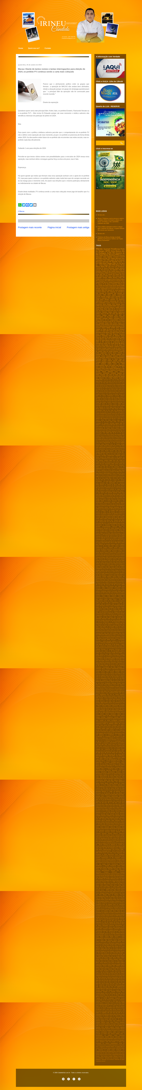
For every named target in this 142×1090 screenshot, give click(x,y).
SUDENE (113, 373)
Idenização (112, 712)
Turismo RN (116, 376)
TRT (112, 986)
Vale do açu (121, 1012)
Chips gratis (99, 571)
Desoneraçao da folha (101, 623)
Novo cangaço (100, 334)
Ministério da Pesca (101, 784)
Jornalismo (114, 725)
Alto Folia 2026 (104, 382)
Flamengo (113, 683)
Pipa (97, 877)
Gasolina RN (99, 696)
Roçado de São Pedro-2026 (111, 952)
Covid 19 (122, 302)
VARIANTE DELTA (120, 455)
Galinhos (109, 257)
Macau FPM (122, 764)
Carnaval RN (102, 555)
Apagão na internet (106, 500)
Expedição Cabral (110, 657)
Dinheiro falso (121, 625)
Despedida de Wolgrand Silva (115, 623)
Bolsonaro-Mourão (109, 534)
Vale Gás (115, 1012)
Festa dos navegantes (102, 680)
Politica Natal (121, 885)
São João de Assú (101, 981)
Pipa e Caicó (110, 877)
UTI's (117, 1004)
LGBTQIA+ (112, 730)
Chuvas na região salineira (102, 573)
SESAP (104, 447)
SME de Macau (106, 956)
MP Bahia (103, 754)
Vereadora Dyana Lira (109, 1017)
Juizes (118, 726)
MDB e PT (99, 331)
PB (106, 367)
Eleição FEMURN (106, 642)
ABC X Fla (106, 479)
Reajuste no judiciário (119, 930)
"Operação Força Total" (109, 379)
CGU (97, 537)
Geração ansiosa (103, 697)
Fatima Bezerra (103, 326)
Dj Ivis (116, 628)
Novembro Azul (115, 429)
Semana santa (100, 450)
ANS (107, 483)
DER (123, 399)
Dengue (109, 263)
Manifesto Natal (120, 772)
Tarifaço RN (115, 988)
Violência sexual (121, 1024)
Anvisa (123, 499)
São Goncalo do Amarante (104, 293)
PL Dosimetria (103, 846)
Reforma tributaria (108, 935)
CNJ (111, 537)
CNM (113, 276)
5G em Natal (119, 381)
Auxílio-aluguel (99, 520)
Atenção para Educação (119, 508)
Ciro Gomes (102, 395)
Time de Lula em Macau (112, 994)
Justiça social (112, 363)
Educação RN (107, 261)
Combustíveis (110, 395)
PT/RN (120, 851)
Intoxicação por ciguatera (111, 718)
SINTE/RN (108, 447)
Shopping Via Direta (109, 970)
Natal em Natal (120, 332)
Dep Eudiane (109, 617)
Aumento (122, 316)
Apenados (114, 500)
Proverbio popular (105, 915)
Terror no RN (108, 993)
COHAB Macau (121, 537)
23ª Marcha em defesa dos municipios (105, 471)
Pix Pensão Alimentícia (109, 878)
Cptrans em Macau (108, 600)
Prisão (119, 273)
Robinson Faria (110, 946)
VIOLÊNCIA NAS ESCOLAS (114, 1007)
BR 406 (118, 521)
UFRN (106, 276)
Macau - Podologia (111, 762)
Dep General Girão (119, 617)
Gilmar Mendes (116, 699)
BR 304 (119, 301)
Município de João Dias (112, 793)
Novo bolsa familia (100, 431)
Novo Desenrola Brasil (119, 801)
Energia (105, 277)
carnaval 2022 (113, 315)
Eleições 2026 (116, 405)
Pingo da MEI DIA (111, 875)
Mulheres (118, 791)
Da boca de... (102, 215)
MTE (119, 759)
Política (113, 298)
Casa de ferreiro (108, 562)
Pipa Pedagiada (103, 877)
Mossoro (117, 428)
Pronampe (111, 912)
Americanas (112, 382)
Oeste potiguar (105, 809)
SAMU (100, 447)
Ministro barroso (109, 783)
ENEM (100, 263)
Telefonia (122, 990)
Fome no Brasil (113, 359)
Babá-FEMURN (113, 523)
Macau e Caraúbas (115, 767)
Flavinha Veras (121, 683)
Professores (110, 907)
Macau (21, 211)
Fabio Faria (113, 660)
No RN (104, 799)
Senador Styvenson (101, 452)
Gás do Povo (121, 416)
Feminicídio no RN (109, 670)
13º (105, 316)
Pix (118, 263)
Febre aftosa (111, 326)
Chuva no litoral (111, 571)
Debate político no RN (104, 613)
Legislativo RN (102, 733)
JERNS (116, 723)
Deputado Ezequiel (112, 356)
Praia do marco (108, 898)
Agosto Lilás (104, 492)
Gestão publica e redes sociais (104, 699)
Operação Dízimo (104, 817)
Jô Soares (116, 728)
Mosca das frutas (120, 789)
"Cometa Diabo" (105, 465)
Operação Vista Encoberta (110, 828)
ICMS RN (122, 277)
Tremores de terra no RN (108, 1001)
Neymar (123, 797)
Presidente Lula (106, 902)
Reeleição (107, 441)
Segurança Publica (106, 964)
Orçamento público (120, 835)
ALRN (109, 253)
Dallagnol (116, 612)
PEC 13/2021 (113, 838)
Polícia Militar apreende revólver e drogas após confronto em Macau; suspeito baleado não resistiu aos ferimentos (111, 228)
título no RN (111, 1052)
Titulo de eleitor (120, 298)
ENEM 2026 (101, 634)
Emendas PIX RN (108, 647)
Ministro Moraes (100, 783)
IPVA (118, 362)
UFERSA (101, 276)
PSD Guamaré (116, 849)
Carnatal (103, 348)
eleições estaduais (120, 462)
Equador (122, 654)
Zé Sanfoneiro (121, 1030)
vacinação (122, 378)
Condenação (110, 587)
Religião (123, 442)
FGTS (113, 296)
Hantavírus (122, 707)
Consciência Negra (119, 587)
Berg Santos (117, 531)
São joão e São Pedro (116, 983)
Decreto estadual (116, 354)
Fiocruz (102, 683)
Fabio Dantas (115, 408)
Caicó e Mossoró (120, 544)
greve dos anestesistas (113, 1040)
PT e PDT (121, 367)
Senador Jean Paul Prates (117, 450)
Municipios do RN (100, 793)
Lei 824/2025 (109, 733)
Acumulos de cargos (115, 489)
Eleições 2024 (108, 405)
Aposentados (107, 502)
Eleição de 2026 (103, 644)
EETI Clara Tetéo (105, 633)
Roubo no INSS (100, 949)
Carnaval (101, 287)
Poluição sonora (121, 888)
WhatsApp (98, 1028)
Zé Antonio (114, 1030)
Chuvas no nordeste (114, 573)
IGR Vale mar (99, 712)
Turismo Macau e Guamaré (103, 1002)
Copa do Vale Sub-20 (115, 594)
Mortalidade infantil (117, 786)
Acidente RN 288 (111, 486)
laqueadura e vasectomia (118, 1044)
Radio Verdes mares (110, 927)
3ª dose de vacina (104, 474)
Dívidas (119, 631)
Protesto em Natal (100, 914)
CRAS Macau (110, 346)
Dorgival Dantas (110, 630)
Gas (108, 694)
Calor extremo (115, 545)
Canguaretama (114, 320)
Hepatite (103, 709)
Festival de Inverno (114, 680)
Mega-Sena (118, 776)
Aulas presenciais (120, 510)
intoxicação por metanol (102, 1043)
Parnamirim (113, 273)
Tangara (98, 988)
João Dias (113, 726)
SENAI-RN (114, 954)
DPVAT (105, 612)
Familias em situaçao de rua (111, 665)
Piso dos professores (119, 877)
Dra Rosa (110, 631)
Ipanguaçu (122, 290)
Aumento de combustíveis (118, 512)
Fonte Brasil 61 (121, 684)
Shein (97, 970)
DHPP (120, 610)
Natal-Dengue (114, 796)
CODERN (114, 537)
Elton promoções (100, 647)
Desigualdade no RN (108, 621)
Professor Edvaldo (120, 437)
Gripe (103, 704)
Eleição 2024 (111, 304)
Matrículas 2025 (118, 775)
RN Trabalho (110, 922)
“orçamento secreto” (101, 1061)
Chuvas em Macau (113, 394)
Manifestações (111, 772)
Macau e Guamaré (101, 298)
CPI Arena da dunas (113, 387)
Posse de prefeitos (110, 896)
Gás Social (108, 707)
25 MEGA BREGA (106, 473)
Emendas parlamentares (117, 357)
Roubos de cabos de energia (111, 949)
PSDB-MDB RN (105, 851)
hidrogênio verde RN (105, 1041)
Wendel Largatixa (109, 1027)
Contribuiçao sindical (106, 591)
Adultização (108, 491)
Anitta (112, 499)
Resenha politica (100, 444)
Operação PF (104, 825)
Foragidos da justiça (101, 686)
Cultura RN (110, 399)
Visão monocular (100, 1025)
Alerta (118, 494)
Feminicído (117, 670)
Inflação (98, 717)
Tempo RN (105, 376)
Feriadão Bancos (120, 671)
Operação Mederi (110, 823)
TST (115, 986)
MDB (123, 363)
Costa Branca (115, 302)
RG (108, 918)
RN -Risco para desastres (115, 920)
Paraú (123, 856)
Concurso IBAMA (105, 583)
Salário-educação (104, 959)
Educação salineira (111, 641)
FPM (117, 255)
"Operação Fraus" (113, 465)
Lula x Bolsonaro (105, 749)
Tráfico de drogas (120, 1001)
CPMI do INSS (114, 389)
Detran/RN (98, 403)
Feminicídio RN (100, 670)
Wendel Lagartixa (110, 299)
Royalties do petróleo (115, 951)
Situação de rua (108, 975)
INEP (104, 712)
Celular (110, 392)
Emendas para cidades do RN (104, 650)
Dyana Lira (121, 323)
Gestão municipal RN (119, 697)
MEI (106, 752)
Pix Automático (99, 878)
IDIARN (110, 305)
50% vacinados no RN (115, 474)
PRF (108, 298)
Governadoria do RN (103, 415)
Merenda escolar (101, 332)
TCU (113, 985)
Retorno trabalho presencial (118, 943)
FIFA (123, 659)
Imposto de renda (113, 290)
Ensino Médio (108, 654)
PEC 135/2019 (121, 838)
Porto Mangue (103, 894)
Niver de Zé (99, 799)
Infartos (123, 715)
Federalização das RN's (109, 667)
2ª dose (113, 473)
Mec (104, 274)
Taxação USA (104, 990)
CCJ (114, 536)
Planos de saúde (120, 880)
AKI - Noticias (121, 479)
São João (112, 313)
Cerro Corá (122, 568)
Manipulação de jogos (101, 773)
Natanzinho (122, 796)
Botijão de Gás (109, 345)
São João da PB (110, 980)
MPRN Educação (107, 757)
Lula (109, 266)
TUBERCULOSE (121, 986)
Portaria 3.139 (117, 893)
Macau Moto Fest (103, 426)
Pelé (115, 434)
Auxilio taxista (99, 518)
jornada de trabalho (107, 1044)
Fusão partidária (114, 691)
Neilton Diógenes (113, 797)
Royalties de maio (105, 951)
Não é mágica (116, 807)
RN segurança (105, 439)
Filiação (112, 681)
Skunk (113, 975)
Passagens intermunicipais (102, 860)
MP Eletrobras (109, 754)
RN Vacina (116, 922)
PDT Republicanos (102, 838)
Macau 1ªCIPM (108, 764)
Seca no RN (109, 449)
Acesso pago (103, 486)
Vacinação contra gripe (101, 1011)
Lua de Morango (105, 747)
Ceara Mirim (107, 567)
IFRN (108, 260)
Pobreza (104, 881)
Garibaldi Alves (103, 413)
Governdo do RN (112, 415)
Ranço (97, 928)
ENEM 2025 (121, 403)
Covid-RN (122, 351)
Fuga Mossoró (121, 411)
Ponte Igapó (113, 891)
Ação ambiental (100, 521)
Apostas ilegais (116, 502)
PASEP (111, 836)
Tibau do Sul (109, 453)
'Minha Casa (99, 466)
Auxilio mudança (120, 516)
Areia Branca (116, 251)
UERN (109, 280)
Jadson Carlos (99, 725)
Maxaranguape (99, 428)
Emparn (108, 296)
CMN (102, 537)
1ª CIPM (113, 468)
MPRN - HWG (108, 755)
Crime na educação (106, 604)
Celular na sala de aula (113, 348)
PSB (110, 334)
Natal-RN (114, 261)
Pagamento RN (121, 852)
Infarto (118, 715)
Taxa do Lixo (121, 988)
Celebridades (99, 568)
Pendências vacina (115, 865)
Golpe (110, 701)
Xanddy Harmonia (105, 1028)
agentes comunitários (101, 1032)
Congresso (98, 397)
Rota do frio (111, 948)
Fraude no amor (104, 689)
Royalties (110, 445)
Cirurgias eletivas (114, 578)
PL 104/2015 (104, 844)
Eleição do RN (111, 644)
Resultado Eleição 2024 (118, 941)
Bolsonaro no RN (100, 534)
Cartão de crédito (120, 560)
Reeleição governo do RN (106, 933)
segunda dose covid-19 (114, 1051)
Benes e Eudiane (109, 531)
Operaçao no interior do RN (103, 812)
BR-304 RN (103, 386)
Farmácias (122, 665)
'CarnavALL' (122, 465)
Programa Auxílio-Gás (119, 907)
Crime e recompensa (119, 600)
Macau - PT (102, 762)
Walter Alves (112, 460)
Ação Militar (122, 520)
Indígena (114, 715)
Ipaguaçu (106, 721)
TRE (97, 276)
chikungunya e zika (110, 462)
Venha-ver (106, 458)
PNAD (113, 846)
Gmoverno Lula (104, 701)
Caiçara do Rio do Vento (103, 545)
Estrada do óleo (112, 655)
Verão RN (111, 1019)
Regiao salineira (104, 936)
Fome (114, 684)
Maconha (108, 770)
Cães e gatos (121, 608)
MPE (111, 424)
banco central (121, 1032)
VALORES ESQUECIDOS (107, 455)
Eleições (116, 646)
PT (107, 274)
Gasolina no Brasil (115, 696)
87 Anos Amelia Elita (105, 478)
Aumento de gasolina (101, 513)
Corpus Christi (106, 596)
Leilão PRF (101, 744)
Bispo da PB (103, 533)
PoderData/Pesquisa (113, 436)
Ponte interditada (100, 893)
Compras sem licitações (110, 581)
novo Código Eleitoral (111, 378)
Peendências (115, 864)
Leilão (114, 421)
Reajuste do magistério (108, 930)
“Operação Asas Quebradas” (112, 1057)
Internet (102, 718)
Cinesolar (102, 578)
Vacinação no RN (120, 1011)
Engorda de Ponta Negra (106, 407)
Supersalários (115, 977)
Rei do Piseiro (100, 940)
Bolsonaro (99, 261)
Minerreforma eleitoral (104, 781)
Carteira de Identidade (101, 560)
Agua (123, 492)
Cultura (104, 608)
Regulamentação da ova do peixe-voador (114, 938)
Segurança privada (116, 964)
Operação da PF (114, 830)
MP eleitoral (107, 424)
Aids (97, 494)
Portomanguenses (100, 896)
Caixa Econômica (113, 390)
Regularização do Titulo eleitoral (112, 442)
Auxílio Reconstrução (119, 518)
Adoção (123, 489)
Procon (110, 906)
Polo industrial (106, 888)
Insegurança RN (107, 418)
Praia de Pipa (99, 898)
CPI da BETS (117, 539)
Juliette (98, 329)
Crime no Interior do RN (118, 604)
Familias (102, 665)
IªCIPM (104, 723)
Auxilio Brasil (112, 285)
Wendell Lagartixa (120, 1027)
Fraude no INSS (113, 411)
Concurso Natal (113, 583)
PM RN (110, 846)
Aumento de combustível (112, 342)
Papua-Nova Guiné (113, 854)
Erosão (97, 655)
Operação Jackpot (100, 822)
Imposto (102, 713)
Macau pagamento (120, 768)
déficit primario (99, 1038)
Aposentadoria (99, 502)
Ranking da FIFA (120, 927)
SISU (106, 338)
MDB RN (122, 423)
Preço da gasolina (107, 904)
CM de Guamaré (119, 260)
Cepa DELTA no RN (114, 568)
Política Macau (121, 890)
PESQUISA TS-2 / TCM (112, 841)
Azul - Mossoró (114, 520)
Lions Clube (115, 746)
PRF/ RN (107, 847)
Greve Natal (99, 704)
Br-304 (123, 318)
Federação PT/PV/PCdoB (112, 668)
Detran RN (104, 266)
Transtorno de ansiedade (118, 999)
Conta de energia (106, 397)
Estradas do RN (121, 655)
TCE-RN (119, 452)
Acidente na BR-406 (105, 487)
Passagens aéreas (100, 859)
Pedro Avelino (109, 368)
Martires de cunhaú (108, 775)
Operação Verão (100, 828)
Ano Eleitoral (117, 499)
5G (100, 340)
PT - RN (112, 851)
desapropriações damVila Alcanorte (105, 1036)
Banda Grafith (121, 285)
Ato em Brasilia (110, 510)
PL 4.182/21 (119, 844)
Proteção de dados (109, 914)
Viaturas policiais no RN (102, 1020)
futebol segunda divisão (102, 1040)
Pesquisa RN (109, 310)
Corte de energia (115, 397)
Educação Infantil (100, 405)
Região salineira (120, 268)
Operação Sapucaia (109, 827)
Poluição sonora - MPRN (102, 890)
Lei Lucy (100, 739)
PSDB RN (122, 269)
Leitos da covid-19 (117, 744)
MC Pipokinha (106, 751)
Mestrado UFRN (113, 778)
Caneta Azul (109, 549)
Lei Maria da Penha (107, 329)
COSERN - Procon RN (105, 539)
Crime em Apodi (100, 602)
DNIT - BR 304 (99, 612)
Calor (119, 390)
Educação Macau (105, 357)
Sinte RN (106, 973)
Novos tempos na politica (106, 807)
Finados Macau (118, 681)
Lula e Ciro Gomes (115, 747)
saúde (112, 260)
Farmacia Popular (101, 359)
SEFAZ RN (108, 954)
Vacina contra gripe (107, 1009)
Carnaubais (99, 260)
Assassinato (113, 301)
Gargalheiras (103, 694)
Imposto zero (121, 713)
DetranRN (99, 277)
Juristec (103, 728)
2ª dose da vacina (120, 473)
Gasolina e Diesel (106, 696)
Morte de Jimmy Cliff (111, 788)
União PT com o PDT (109, 1006)
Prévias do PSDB (114, 915)
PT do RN (116, 851)
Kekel (121, 728)
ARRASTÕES (112, 483)
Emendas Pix (116, 647)
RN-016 (112, 923)
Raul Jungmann (104, 928)
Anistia (108, 499)
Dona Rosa (103, 630)
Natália (97, 797)
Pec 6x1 (123, 862)
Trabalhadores (121, 996)
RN (113, 253)
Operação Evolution (114, 817)
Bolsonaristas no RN (119, 533)
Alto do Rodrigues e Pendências (104, 497)
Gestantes (110, 697)
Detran (115, 323)
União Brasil (100, 299)
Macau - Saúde (121, 762)
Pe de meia (103, 434)
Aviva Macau (107, 520)
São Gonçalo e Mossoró (112, 978)
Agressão (110, 492)
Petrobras (98, 271)
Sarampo (102, 374)
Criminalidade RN (117, 605)
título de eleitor (104, 1052)
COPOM (98, 539)
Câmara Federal (118, 399)
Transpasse (111, 998)
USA (115, 1004)
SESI (118, 954)
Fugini (116, 689)
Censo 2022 (106, 568)
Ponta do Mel (106, 891)
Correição (114, 596)
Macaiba (115, 331)
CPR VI (112, 542)
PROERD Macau (114, 847)
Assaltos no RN (114, 505)
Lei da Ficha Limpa (107, 421)
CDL (120, 536)
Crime (101, 265)
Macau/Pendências (100, 770)
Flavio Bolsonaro (108, 684)
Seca (109, 962)
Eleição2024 (110, 646)
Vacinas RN (103, 457)
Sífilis (123, 983)
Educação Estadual (114, 638)
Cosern (108, 302)
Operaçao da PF (100, 810)
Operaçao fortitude (120, 810)
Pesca (123, 867)
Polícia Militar (113, 890)
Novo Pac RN (100, 802)
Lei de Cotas (120, 739)
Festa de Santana (120, 675)
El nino (118, 641)
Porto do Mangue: (113, 894)
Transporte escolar (120, 998)
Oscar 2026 (99, 836)
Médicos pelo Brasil (109, 794)
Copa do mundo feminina (110, 351)
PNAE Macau (119, 846)
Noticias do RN (100, 801)
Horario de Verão (110, 709)
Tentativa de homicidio (109, 991)
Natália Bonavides (104, 797)
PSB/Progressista (107, 849)
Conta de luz (111, 321)
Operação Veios (120, 827)
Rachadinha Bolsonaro (108, 925)
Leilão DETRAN (113, 742)
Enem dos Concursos (105, 652)
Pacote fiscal (106, 852)
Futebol (98, 413)
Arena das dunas (113, 504)
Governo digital (99, 702)
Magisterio (122, 426)
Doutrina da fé (104, 631)
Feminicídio (122, 408)
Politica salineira (121, 886)
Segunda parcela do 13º (118, 449)
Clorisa (101, 579)
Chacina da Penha (109, 570)
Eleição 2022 (107, 265)
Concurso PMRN (120, 584)
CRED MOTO (117, 542)
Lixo (99, 747)
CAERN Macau (115, 271)
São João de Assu (120, 980)
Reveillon (107, 944)
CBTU (111, 536)
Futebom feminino (100, 692)
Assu (110, 276)
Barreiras (111, 529)
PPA (103, 847)
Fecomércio (98, 667)
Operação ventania (110, 831)
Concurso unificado (120, 395)
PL (124, 843)
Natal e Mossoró (105, 796)
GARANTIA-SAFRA (113, 692)
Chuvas (98, 296)
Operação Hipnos (100, 820)
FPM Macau (101, 273)
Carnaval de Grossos (119, 555)
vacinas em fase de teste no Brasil (107, 1054)
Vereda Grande (104, 1019)
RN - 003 (120, 918)
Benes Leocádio (100, 531)
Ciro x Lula (107, 578)
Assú (119, 258)
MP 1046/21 (119, 752)
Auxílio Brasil (114, 343)
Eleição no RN (117, 324)
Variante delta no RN (112, 457)
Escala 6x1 (116, 407)
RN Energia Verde (113, 918)
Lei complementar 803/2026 (109, 739)
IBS (110, 710)
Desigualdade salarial (119, 621)
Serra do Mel (105, 313)
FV (110, 408)
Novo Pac (122, 429)
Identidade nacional (120, 712)
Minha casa (109, 332)
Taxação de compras (114, 990)
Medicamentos (100, 365)
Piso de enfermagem (105, 279)
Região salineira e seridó (117, 936)
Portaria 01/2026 (109, 893)
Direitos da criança (120, 626)
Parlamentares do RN (107, 857)
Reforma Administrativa (115, 441)
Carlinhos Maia (99, 554)
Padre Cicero (113, 852)
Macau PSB (106, 765)
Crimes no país (109, 605)
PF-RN (107, 843)
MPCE (123, 754)
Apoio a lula (121, 500)
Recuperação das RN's (102, 931)
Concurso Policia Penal (102, 586)
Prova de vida (100, 337)
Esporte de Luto (104, 655)
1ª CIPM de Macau (120, 468)
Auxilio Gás (107, 343)
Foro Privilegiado (110, 686)
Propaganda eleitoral (119, 912)
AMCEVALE (99, 301)
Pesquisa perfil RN (120, 873)
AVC (117, 483)
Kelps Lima (103, 307)
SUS (97, 285)
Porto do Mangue (114, 335)
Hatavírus (98, 709)
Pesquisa (115, 334)
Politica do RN (102, 258)
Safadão (113, 447)
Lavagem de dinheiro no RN (118, 731)
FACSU (101, 659)
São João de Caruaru (111, 981)
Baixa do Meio (121, 523)
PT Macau (99, 284)
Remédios (99, 373)
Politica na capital (111, 886)
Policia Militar (103, 883)
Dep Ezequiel (121, 287)
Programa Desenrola (115, 909)
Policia (114, 279)
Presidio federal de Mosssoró (117, 902)
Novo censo (118, 802)
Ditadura (98, 628)
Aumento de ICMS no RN (103, 512)
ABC (102, 479)
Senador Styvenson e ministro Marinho (109, 967)
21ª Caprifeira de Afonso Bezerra (107, 470)
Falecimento (113, 662)
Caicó (123, 273)
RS (124, 370)
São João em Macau (104, 983)
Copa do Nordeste (105, 594)
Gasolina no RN (120, 326)
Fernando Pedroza (100, 673)
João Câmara (121, 305)
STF (109, 258)
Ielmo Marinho (120, 327)
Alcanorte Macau (112, 494)
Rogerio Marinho (104, 445)
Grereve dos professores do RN (117, 702)
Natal (101, 255)
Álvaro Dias (99, 379)
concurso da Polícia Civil (103, 1033)
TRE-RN (100, 453)
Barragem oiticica (104, 529)
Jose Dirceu (99, 726)
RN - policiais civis (104, 920)
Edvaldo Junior (100, 324)
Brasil (105, 263)
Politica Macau (113, 885)
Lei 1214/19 (118, 734)
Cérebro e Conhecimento (102, 610)
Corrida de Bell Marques (109, 597)
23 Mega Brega (119, 379)
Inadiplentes (99, 715)
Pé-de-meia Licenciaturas (108, 917)
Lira (97, 747)
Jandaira (98, 291)
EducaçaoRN (105, 638)
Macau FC (115, 764)
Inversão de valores (104, 720)
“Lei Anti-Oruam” (100, 1057)
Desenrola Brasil (101, 304)
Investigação (114, 720)
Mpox (114, 332)
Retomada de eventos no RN (103, 943)
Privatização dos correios (102, 906)
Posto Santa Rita (120, 896)
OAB (107, 334)
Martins (101, 775)
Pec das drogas (101, 864)
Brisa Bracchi (100, 320)
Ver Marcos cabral (117, 1015)
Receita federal (101, 371)
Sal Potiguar (105, 957)
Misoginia (109, 784)
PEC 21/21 (98, 839)
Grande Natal (117, 360)
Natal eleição (109, 429)
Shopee (101, 970)
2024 (97, 470)
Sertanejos (122, 969)
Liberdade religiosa (114, 423)
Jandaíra (103, 363)
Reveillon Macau (114, 944)
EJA (97, 634)
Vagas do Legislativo (101, 1012)
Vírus (102, 1027)
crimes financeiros (119, 1035)
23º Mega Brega (119, 471)
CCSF (116, 536)
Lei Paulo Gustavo (119, 329)
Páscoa (120, 915)
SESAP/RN (106, 373)
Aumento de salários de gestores (109, 515)
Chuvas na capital (120, 571)
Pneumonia (98, 881)
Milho (112, 780)
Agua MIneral (106, 340)
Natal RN (110, 309)
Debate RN (110, 400)
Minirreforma (122, 781)
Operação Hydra (110, 820)
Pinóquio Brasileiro (120, 875)
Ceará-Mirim (121, 295)
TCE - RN (104, 985)
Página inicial (54, 227)
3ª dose (98, 474)
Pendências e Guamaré (102, 865)
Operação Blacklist (114, 814)
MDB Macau (101, 752)
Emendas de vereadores (107, 649)
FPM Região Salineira (104, 660)
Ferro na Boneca (110, 673)
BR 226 (114, 521)
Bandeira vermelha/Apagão (103, 526)
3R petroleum (120, 299)
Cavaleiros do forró (114, 565)
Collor (104, 579)
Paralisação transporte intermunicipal (112, 856)
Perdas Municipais (107, 867)
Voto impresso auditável (102, 460)
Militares (116, 780)
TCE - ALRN (99, 985)
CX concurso (107, 544)
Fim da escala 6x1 (104, 411)
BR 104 (109, 521)
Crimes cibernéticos (100, 605)
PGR (104, 432)
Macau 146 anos (100, 764)
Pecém (108, 864)
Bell (124, 529)
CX (108, 320)
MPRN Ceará (99, 757)
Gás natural (113, 707)
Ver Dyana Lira (112, 458)
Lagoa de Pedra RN (101, 731)
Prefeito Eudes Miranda (106, 899)
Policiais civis (121, 436)
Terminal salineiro (100, 993)
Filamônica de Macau (105, 681)
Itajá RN (113, 418)
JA (107, 723)
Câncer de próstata (112, 608)
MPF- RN (102, 755)
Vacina (97, 457)
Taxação (98, 990)
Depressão (98, 618)
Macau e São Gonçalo (113, 426)
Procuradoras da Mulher (119, 906)
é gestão (110, 1056)
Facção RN (119, 660)
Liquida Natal (121, 746)
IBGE (106, 273)
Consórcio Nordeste (115, 349)
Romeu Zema (104, 948)
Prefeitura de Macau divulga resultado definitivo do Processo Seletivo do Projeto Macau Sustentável (110, 238)
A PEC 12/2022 (119, 478)
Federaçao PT (121, 667)
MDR (104, 331)
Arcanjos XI (106, 504)
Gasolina (98, 290)
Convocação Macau (116, 591)
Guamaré (107, 249)
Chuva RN (104, 571)
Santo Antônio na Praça (113, 961)
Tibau (104, 453)
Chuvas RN (99, 269)
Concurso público (100, 587)
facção (123, 1038)
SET (121, 954)
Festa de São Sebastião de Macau (116, 676)
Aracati (101, 504)
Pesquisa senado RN (101, 875)
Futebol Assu (121, 691)
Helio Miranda (104, 305)
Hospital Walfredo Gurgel (103, 362)
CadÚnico (117, 346)
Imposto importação (110, 713)
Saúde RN (118, 274)
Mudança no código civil (108, 791)
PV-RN (100, 852)
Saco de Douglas (115, 956)
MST (114, 424)
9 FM (113, 478)
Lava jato (108, 731)
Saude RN (102, 285)
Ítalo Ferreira (119, 1054)
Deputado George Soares (118, 618)
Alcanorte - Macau (102, 494)
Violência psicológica (111, 1024)
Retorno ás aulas (100, 944)
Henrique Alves (120, 296)
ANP (123, 381)
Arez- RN (120, 504)
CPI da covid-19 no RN (119, 541)
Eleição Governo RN (116, 642)
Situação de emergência (117, 291)
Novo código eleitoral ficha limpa (110, 804)
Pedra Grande (110, 434)
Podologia (105, 335)
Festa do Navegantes (101, 678)
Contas (118, 589)
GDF (120, 692)
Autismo (119, 515)
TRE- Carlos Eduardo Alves (103, 986)
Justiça (98, 307)
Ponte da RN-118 (120, 891)
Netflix (119, 797)
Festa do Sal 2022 (120, 678)
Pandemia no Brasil (101, 854)
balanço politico (112, 1032)
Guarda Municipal (109, 416)
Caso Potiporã (114, 563)
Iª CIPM (118, 418)
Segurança (98, 964)
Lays (97, 733)
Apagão (98, 500)
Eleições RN (121, 646)
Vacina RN (118, 338)
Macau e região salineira (117, 307)
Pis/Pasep (114, 284)
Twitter (119, 1002)
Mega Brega (99, 309)
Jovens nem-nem (106, 726)
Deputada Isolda (106, 618)
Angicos (116, 316)
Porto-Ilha (122, 894)
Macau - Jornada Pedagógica (109, 760)
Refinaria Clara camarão (116, 371)
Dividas (102, 628)
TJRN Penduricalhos (120, 985)
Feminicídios (99, 410)
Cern (107, 394)
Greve (97, 274)
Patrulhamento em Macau (115, 860)
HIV (123, 360)
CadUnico (113, 544)
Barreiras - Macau (118, 529)
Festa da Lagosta (100, 675)
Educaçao (111, 268)
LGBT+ (107, 730)
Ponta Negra (99, 891)
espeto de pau (117, 1038)
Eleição (103, 296)
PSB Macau (99, 849)
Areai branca (118, 382)
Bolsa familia (110, 533)
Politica (118, 279)
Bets (102, 345)
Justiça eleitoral (112, 420)
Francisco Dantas (103, 688)
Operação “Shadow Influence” (110, 833)
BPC (105, 521)
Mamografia (104, 772)
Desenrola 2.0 (121, 402)
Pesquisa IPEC (121, 434)
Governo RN (99, 282)
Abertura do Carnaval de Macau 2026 (110, 484)
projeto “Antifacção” (117, 1049)
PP (115, 432)
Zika (117, 460)
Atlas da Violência (101, 510)
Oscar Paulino (105, 836)
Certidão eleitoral (100, 570)
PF (109, 273)
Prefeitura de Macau (109, 901)
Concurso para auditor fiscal (117, 586)
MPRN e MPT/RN (103, 759)
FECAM (105, 659)
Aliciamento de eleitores (107, 495)
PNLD (100, 847)
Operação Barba (105, 814)
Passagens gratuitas (111, 859)
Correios (118, 321)
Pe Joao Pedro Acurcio (108, 862)
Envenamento (116, 654)
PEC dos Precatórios (101, 841)
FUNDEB (122, 288)
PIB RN (113, 843)
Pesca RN (98, 868)
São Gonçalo (102, 978)
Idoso (97, 713)
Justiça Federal (110, 728)
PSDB (97, 279)
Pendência (122, 864)
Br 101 (102, 387)
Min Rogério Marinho (109, 428)
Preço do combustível (119, 904)
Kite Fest (102, 730)
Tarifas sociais (109, 988)
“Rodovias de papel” (119, 1059)
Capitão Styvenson (112, 550)
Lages (118, 420)
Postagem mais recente (30, 227)
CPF (113, 539)
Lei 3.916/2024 (107, 736)
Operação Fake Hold (107, 818)
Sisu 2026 (111, 973)
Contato (48, 48)
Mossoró (122, 255)
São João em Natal (112, 374)
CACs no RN (104, 536)
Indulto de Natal (107, 715)
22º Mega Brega (120, 470)
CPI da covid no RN (106, 389)
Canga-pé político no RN (119, 549)
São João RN (102, 980)
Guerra (116, 416)
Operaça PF (115, 431)
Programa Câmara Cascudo (102, 909)
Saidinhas (98, 957)
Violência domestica (119, 1022)
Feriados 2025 (105, 671)
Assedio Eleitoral (108, 507)
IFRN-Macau (122, 710)
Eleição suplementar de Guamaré (106, 288)
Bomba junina (118, 534)
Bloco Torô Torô (110, 386)
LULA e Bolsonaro (120, 730)
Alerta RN (122, 494)
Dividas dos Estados (110, 628)
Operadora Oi (121, 809)
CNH (97, 287)
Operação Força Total (119, 818)
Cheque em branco (120, 570)
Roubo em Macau (120, 948)
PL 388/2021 (112, 844)
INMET (115, 305)
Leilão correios (108, 744)
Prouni (123, 335)
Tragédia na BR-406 (101, 998)
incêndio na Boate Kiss (118, 1041)
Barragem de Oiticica (109, 528)
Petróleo (98, 436)
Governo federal (101, 327)
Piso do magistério (119, 310)
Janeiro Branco (107, 725)
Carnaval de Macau (102, 268)
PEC (109, 838)
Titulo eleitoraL (117, 453)
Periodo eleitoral (117, 867)
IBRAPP (98, 418)
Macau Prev (118, 765)
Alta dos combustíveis (119, 495)
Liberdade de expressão (102, 423)
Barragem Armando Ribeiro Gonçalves (108, 318)
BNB (123, 384)
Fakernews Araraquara (104, 662)
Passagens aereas (120, 857)
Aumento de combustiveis (106, 384)
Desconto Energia (100, 620)
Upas (117, 1006)
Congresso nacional (101, 321)
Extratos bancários (120, 657)
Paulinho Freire (100, 368)
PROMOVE (122, 847)
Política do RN (106, 271)
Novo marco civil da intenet (106, 805)
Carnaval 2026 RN (115, 554)
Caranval (106, 552)
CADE (106, 387)
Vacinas (114, 1009)
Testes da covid (116, 993)
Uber (120, 1004)
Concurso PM (101, 584)
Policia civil (121, 284)
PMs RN (112, 432)
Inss (123, 258)
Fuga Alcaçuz (112, 689)
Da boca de (106, 354)
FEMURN (115, 269)
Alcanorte (106, 301)
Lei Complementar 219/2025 (106, 738)
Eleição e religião (120, 644)
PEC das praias (121, 839)
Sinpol (102, 973)
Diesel (103, 403)
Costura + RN (117, 599)
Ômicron (113, 280)
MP (108, 752)
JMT (120, 723)
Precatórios (119, 370)
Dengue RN (116, 400)
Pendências (115, 249)
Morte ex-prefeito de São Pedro (108, 789)
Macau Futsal (99, 765)
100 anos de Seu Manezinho (111, 466)
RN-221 (119, 923)
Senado (107, 450)
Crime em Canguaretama (112, 602)
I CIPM (100, 710)
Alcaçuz (112, 340)
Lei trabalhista (105, 742)
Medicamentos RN (104, 776)
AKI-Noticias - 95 (100, 481)
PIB (111, 843)
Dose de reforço (121, 630)
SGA (108, 291)
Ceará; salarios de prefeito (118, 567)
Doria (115, 630)
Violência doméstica (101, 1024)
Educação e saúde (101, 641)
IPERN (107, 712)
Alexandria (98, 495)
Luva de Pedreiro (115, 749)
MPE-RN (98, 755)
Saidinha (122, 956)
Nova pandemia (108, 801)
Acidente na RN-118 (115, 487)
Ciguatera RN (121, 576)
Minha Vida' (114, 781)
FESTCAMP (119, 659)
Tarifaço (104, 315)
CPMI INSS (107, 542)
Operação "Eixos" (115, 812)
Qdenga (117, 917)
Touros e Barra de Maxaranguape (108, 996)
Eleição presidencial (101, 646)
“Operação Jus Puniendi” (107, 1059)
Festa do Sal (110, 678)
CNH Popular (106, 537)
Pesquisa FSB (115, 870)
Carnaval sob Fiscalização (105, 558)
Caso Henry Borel (117, 562)
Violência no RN (121, 458)
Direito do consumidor (108, 626)
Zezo (100, 1030)
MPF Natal (109, 331)
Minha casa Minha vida (111, 365)
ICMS (114, 263)
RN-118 (115, 923)
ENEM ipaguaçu (108, 634)
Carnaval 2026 (107, 554)
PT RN (119, 432)
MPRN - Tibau (115, 755)
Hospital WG (118, 709)
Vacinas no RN (121, 1009)
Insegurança (110, 717)
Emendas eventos (120, 649)
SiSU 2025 (117, 972)
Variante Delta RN (113, 1014)
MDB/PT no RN (100, 424)
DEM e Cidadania (113, 610)
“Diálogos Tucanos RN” (119, 1056)
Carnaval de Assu (110, 555)
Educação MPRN (105, 639)
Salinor (118, 957)
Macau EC (121, 331)
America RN (122, 497)
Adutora (113, 491)
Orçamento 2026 (100, 835)
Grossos (98, 416)
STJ (109, 338)
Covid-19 (116, 257)
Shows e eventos (109, 972)
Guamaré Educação (115, 704)
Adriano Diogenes (100, 491)
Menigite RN (106, 778)
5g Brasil (110, 316)
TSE (104, 260)
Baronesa (114, 526)
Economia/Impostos (105, 636)
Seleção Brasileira (107, 965)
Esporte (118, 304)
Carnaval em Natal (113, 557)
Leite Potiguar (121, 421)
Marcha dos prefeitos (112, 773)
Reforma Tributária (101, 312)
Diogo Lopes (99, 626)
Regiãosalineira (99, 938)
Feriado (98, 671)
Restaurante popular (106, 941)
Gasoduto (122, 694)
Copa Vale (107, 592)
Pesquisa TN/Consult (110, 872)
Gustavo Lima (99, 707)
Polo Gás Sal (99, 888)
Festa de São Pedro (101, 676)
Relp (106, 940)
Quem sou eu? (34, 48)
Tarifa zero (102, 988)
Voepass (107, 1025)
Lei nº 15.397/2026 (116, 741)
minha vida (98, 463)
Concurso (122, 320)
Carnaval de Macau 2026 (102, 557)
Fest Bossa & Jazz (120, 673)
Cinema (98, 578)
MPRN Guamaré (117, 757)
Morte (105, 309)
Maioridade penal (116, 770)
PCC (114, 836)
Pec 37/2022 (117, 862)
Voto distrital (119, 1025)
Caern (104, 257)
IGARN (113, 327)
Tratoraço (98, 1001)
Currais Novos (112, 353)
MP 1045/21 (112, 752)
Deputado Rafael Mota (105, 323)
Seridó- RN (116, 969)
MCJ (108, 307)
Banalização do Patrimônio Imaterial (105, 524)
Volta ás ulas (112, 1025)
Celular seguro (115, 392)
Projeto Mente (112, 910)
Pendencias (121, 266)
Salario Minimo (112, 312)
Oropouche (122, 833)
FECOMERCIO (111, 659)
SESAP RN (111, 274)
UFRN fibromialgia (103, 1004)
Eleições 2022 (120, 280)
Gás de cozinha (108, 282)
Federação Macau (100, 668)
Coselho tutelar (108, 599)
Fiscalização (108, 683)
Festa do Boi (106, 410)
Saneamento (102, 449)
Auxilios (105, 518)
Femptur (123, 670)
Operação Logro (102, 823)
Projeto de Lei (121, 910)
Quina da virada (103, 918)
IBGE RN (104, 290)
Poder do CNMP (111, 881)
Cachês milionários (104, 390)
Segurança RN (102, 280)
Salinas (118, 447)
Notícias (104, 291)
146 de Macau (106, 468)
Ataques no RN (108, 508)
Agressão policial (117, 492)
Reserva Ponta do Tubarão (112, 444)
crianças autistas (115, 1033)
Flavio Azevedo (100, 684)
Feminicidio (122, 668)
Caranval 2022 (113, 552)
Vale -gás (109, 1012)
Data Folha (104, 400)
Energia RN (115, 652)
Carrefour (115, 558)
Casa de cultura (100, 562)
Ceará (106, 287)
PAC (119, 431)
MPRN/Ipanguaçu (113, 759)
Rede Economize (100, 441)
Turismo (110, 376)
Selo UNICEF (116, 965)
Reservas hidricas (112, 940)
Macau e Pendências (107, 768)
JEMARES (111, 723)
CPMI (102, 542)
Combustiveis (112, 287)
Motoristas (98, 791)
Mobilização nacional (104, 786)
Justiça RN (104, 420)
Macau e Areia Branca (105, 767)
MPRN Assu (122, 755)
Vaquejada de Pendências (102, 1014)
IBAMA (108, 327)
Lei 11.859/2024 (109, 734)
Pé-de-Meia (98, 439)
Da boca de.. (110, 612)
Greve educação (121, 415)
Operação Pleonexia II (113, 825)
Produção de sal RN (101, 907)
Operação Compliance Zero (108, 815)
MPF (101, 274)
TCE (123, 274)
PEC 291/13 (104, 839)
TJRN (104, 295)
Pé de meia (108, 337)
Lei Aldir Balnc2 (115, 736)
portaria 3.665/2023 (116, 1048)
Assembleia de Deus (119, 507)
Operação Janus (109, 822)
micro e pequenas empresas (103, 1046)
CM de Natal (118, 345)
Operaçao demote (110, 810)
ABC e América (113, 479)
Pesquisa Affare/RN (107, 868)
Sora (117, 975)
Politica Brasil (105, 437)
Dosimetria (98, 631)
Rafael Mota (112, 439)
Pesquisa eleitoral (110, 873)
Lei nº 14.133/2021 (105, 741)
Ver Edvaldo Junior (107, 1015)
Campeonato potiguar (101, 547)
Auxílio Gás (111, 518)
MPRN (107, 251)
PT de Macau (107, 284)
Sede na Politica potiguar (118, 962)
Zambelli (113, 1028)
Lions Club (109, 746)
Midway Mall (107, 780)
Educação (99, 257)
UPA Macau (111, 1004)
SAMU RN (103, 954)
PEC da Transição (112, 839)
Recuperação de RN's (115, 931)
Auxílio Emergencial (117, 384)
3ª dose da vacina (106, 381)
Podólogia (118, 881)
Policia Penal (110, 883)
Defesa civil (101, 617)
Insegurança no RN (119, 282)
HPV (118, 707)
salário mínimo (114, 463)
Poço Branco (112, 437)
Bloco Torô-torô (117, 386)
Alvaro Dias (115, 497)
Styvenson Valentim (106, 977)
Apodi (107, 285)
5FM (122, 474)
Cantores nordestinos (101, 550)
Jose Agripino (121, 725)
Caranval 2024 (121, 552)
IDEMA (114, 362)
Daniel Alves (99, 400)
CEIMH (123, 536)
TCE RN (110, 985)
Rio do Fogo (103, 946)
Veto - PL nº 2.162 (119, 1019)
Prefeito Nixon (116, 899)
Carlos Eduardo (120, 276)
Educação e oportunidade (118, 639)
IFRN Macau (116, 265)
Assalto (109, 505)
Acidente (98, 382)
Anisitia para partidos (101, 499)
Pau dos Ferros (100, 310)
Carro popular (121, 558)
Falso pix (106, 663)
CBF (108, 536)
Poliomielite (98, 437)
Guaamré (107, 704)
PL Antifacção (112, 367)
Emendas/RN (116, 650)
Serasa (108, 452)
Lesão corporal (102, 746)
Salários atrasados (113, 959)
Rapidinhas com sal (120, 439)
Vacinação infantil (111, 1011)
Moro (111, 786)
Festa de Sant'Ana (110, 675)
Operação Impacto (120, 820)
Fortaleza (117, 686)
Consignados (99, 589)
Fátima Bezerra (113, 277)
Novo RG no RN (109, 802)
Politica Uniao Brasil (101, 886)
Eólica (97, 659)
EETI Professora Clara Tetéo (117, 633)
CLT (99, 537)
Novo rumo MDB (117, 805)
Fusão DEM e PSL (105, 691)
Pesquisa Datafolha (109, 370)
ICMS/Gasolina (114, 710)
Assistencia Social (100, 508)
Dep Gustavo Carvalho (105, 402)
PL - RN (98, 844)
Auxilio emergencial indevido (108, 516)
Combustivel (101, 302)
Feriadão (112, 671)
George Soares (111, 413)
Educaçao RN (108, 269)
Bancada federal (120, 524)
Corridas (118, 597)
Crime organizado (101, 353)
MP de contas (117, 754)
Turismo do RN (114, 1002)
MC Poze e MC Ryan (116, 751)
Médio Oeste (118, 794)
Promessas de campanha (102, 912)
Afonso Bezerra (109, 255)
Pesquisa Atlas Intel (119, 868)
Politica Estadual (104, 885)
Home (20, 48)
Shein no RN (113, 452)
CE (105, 320)
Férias (107, 692)
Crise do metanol (102, 399)
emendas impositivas (108, 1038)
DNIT (123, 610)
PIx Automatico (119, 843)
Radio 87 (102, 927)
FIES (117, 288)
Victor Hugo (112, 1020)
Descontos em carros (110, 620)
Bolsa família (112, 295)
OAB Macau (108, 431)
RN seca (107, 923)
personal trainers (107, 1048)
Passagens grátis (120, 859)
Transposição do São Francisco (104, 999)
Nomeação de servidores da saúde (116, 799)
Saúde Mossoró (104, 962)
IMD (101, 418)
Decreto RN (110, 615)
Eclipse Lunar (116, 634)
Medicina (112, 776)
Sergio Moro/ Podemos (106, 969)
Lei (119, 363)
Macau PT (112, 765)
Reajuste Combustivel (114, 928)
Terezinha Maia (120, 991)
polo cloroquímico (106, 463)
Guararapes (122, 705)
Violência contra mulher (107, 1022)
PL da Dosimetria (119, 309)
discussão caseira (120, 1036)
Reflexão (118, 933)
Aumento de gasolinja (112, 513)
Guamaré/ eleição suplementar (110, 705)
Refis (114, 933)
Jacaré (123, 723)
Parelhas (98, 857)
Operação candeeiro (104, 830)
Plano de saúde (120, 878)
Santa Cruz (103, 961)
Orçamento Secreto (110, 835)
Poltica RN (113, 888)
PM (107, 846)
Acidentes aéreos (104, 489)
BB (119, 343)
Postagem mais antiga (78, 227)
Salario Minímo (112, 957)
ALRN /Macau (109, 481)
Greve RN (114, 266)
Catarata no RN (105, 565)
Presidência (99, 904)
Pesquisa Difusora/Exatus (102, 870)
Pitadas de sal (103, 436)
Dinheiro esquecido (112, 625)
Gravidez (106, 702)
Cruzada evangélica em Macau (112, 607)
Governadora (121, 701)
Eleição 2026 (108, 324)
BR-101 (98, 386)
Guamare (102, 416)
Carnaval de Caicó (103, 392)
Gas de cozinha (114, 694)
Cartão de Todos (111, 560)
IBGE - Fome (105, 710)
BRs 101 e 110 (105, 523)
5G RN (113, 381)
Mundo (123, 791)
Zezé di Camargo (106, 1030)
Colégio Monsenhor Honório (113, 579)
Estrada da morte (104, 408)
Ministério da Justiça (119, 783)
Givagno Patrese (107, 360)
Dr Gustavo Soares (111, 403)
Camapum (122, 545)
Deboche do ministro (115, 613)
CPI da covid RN (108, 541)
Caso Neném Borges (105, 563)
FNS (97, 660)
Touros (113, 338)
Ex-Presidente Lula (100, 657)
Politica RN (114, 258)
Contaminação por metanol (110, 589)
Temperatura (99, 991)
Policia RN (116, 883)
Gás (104, 707)
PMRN (107, 432)
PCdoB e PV (119, 836)
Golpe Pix (114, 701)
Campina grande (113, 547)
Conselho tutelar (104, 349)
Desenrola (114, 402)
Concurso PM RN (110, 584)
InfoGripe (103, 717)
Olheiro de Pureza (113, 809)
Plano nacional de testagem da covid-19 (106, 880)
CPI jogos (98, 542)
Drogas (115, 631)
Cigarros (114, 576)
